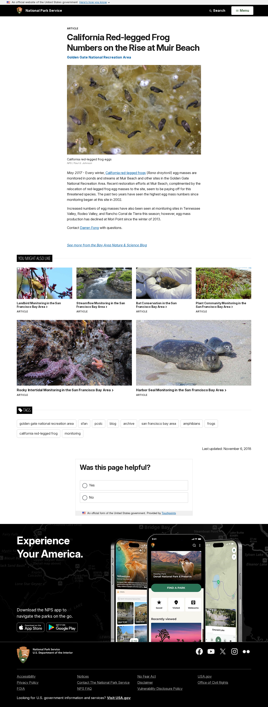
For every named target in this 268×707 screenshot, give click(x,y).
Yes (92, 485)
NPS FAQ (84, 688)
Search (218, 10)
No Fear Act (146, 676)
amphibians (191, 423)
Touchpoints (169, 513)
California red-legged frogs (126, 173)
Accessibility (26, 676)
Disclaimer (145, 682)
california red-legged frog (38, 433)
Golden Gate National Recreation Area (99, 57)
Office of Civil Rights (213, 682)
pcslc (99, 423)
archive (128, 423)
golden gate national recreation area (46, 423)
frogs (211, 423)
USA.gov (205, 676)
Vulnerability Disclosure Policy (160, 688)
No (91, 497)
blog (113, 423)
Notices (83, 676)
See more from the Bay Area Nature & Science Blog (107, 245)
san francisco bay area (159, 423)
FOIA (21, 688)
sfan (84, 423)
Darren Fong (89, 228)
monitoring (73, 433)
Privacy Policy (28, 682)
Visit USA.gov (119, 698)
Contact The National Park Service (103, 682)
